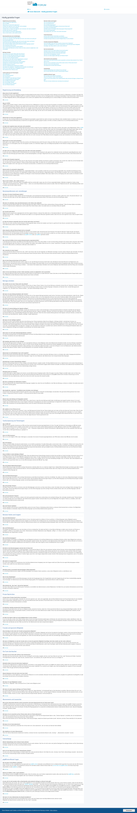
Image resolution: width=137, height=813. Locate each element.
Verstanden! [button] (129, 810)
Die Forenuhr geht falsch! (8, 40)
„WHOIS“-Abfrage (28, 784)
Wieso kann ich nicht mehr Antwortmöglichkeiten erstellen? (15, 59)
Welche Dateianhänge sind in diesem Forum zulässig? (55, 69)
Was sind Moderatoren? (49, 23)
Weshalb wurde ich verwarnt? (9, 64)
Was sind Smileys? (6, 76)
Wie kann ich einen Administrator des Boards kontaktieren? (56, 81)
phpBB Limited (28, 234)
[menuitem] (28, 9)
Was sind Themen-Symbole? (8, 84)
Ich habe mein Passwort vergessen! (10, 30)
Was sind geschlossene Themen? (9, 83)
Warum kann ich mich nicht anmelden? (11, 27)
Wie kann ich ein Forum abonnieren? (51, 64)
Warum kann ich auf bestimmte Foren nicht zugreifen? (14, 61)
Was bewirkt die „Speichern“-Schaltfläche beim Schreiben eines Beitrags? (18, 66)
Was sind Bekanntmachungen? (9, 80)
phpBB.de (38, 234)
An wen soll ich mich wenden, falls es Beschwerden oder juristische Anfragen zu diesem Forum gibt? (63, 79)
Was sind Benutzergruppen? (50, 24)
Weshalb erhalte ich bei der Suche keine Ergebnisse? (55, 51)
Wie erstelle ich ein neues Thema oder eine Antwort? (14, 53)
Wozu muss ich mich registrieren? (9, 22)
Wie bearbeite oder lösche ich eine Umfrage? (12, 60)
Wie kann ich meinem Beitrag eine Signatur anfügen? (14, 56)
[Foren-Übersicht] (37, 3)
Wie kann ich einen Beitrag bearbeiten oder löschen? (14, 55)
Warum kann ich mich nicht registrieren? (11, 24)
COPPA (81, 127)
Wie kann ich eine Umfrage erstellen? (10, 57)
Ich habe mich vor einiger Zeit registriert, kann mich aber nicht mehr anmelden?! (19, 28)
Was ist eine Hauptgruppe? (49, 30)
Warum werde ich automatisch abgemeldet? (12, 31)
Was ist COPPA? (6, 23)
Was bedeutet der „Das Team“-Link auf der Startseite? (55, 31)
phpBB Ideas (71, 774)
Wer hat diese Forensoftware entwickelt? (52, 75)
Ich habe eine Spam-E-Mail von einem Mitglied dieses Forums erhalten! (58, 38)
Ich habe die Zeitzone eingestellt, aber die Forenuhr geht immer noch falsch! (18, 41)
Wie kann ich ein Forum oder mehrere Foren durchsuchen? (56, 50)
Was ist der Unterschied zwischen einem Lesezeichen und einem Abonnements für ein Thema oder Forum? (63, 60)
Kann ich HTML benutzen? (8, 75)
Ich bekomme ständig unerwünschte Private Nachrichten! (56, 37)
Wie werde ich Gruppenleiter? (50, 27)
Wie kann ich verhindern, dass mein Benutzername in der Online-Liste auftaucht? (19, 38)
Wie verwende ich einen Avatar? (9, 45)
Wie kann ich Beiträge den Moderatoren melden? (13, 65)
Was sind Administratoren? (49, 22)
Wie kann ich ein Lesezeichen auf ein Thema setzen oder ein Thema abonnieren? (60, 62)
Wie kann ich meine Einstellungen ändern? (12, 37)
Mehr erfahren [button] (53, 810)
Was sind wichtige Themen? (8, 82)
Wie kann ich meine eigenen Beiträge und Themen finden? (56, 55)
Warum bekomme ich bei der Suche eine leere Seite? (55, 53)
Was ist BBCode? (6, 74)
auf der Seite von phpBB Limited (60, 765)
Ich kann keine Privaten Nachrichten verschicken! (54, 36)
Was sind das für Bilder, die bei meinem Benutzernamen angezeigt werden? (18, 43)
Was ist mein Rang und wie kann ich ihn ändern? (13, 46)
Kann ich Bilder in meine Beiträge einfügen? (12, 78)
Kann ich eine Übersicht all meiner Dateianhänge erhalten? (56, 71)
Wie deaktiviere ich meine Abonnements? (52, 65)
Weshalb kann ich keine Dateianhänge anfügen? (13, 62)
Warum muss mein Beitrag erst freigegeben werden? (14, 68)
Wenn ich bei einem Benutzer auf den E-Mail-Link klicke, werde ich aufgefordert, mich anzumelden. (20, 48)
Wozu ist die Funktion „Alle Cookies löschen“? (12, 32)
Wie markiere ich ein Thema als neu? (10, 69)
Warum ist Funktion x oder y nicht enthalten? (53, 77)
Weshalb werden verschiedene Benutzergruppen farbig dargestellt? (58, 28)
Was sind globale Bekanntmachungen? (11, 79)
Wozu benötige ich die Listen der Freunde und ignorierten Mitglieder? (58, 43)
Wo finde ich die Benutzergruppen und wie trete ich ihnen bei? (57, 26)
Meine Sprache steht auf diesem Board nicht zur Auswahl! (15, 42)
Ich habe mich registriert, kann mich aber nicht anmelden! (15, 26)
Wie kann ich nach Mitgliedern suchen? (52, 54)
